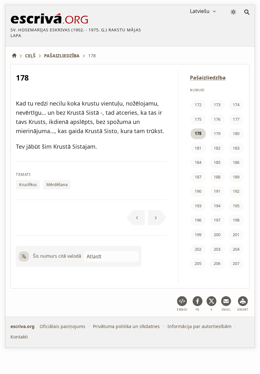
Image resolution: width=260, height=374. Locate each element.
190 (198, 191)
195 (236, 206)
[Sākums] (16, 56)
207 (236, 263)
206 (217, 263)
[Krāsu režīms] (233, 12)
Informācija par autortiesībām (199, 326)
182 (217, 148)
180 (236, 133)
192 (236, 191)
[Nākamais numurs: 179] (157, 217)
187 (198, 177)
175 (198, 119)
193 (198, 206)
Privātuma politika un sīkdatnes (126, 326)
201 (236, 234)
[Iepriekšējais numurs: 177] (135, 217)
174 (236, 104)
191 (217, 191)
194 (217, 206)
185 (217, 162)
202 (198, 249)
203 (217, 249)
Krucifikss (28, 184)
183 (236, 148)
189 (236, 177)
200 (217, 234)
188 (217, 177)
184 (198, 162)
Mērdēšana (57, 184)
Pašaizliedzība (208, 77)
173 (217, 104)
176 (217, 119)
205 (198, 263)
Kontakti (19, 336)
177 (236, 119)
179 (217, 133)
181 (198, 148)
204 (236, 249)
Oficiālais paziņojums (62, 326)
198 (236, 220)
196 (198, 220)
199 (198, 234)
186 (236, 162)
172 (198, 104)
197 (217, 220)
